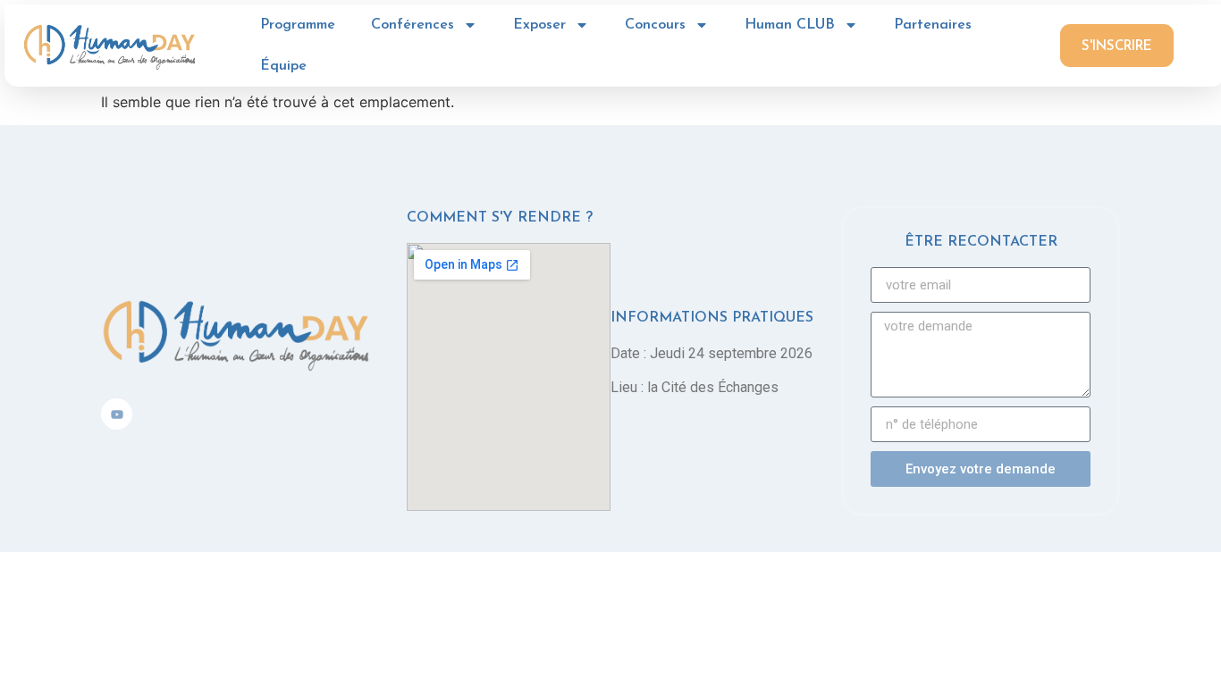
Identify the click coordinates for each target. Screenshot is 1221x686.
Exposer (539, 25)
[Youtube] (116, 414)
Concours (655, 25)
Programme (297, 25)
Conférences (412, 25)
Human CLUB (790, 25)
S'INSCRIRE (1117, 47)
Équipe (283, 66)
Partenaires (933, 25)
